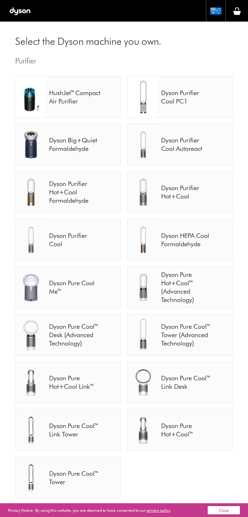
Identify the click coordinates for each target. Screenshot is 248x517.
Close (224, 510)
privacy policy (158, 510)
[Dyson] (20, 11)
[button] (215, 11)
